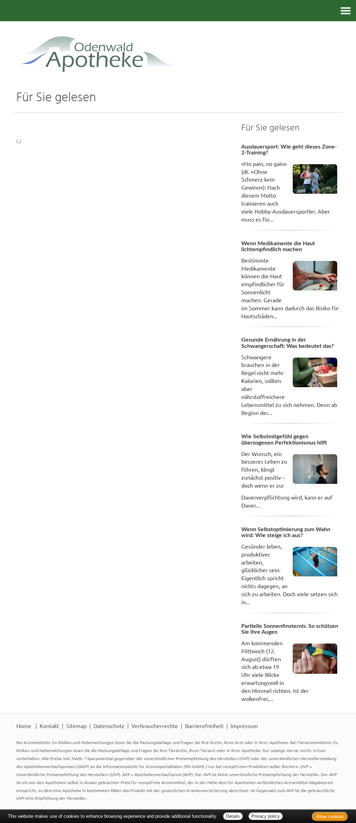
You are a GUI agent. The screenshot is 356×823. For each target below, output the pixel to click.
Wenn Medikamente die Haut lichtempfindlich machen (278, 247)
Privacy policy (265, 816)
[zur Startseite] (178, 47)
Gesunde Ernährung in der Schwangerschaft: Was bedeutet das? (287, 343)
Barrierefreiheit (204, 725)
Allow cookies (330, 816)
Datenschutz (109, 725)
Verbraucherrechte (154, 725)
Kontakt (49, 725)
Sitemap (76, 725)
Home (23, 725)
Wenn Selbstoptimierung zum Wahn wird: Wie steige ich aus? (285, 532)
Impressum (244, 725)
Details (233, 816)
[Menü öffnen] (345, 10)
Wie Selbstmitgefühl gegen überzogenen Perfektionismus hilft (284, 440)
